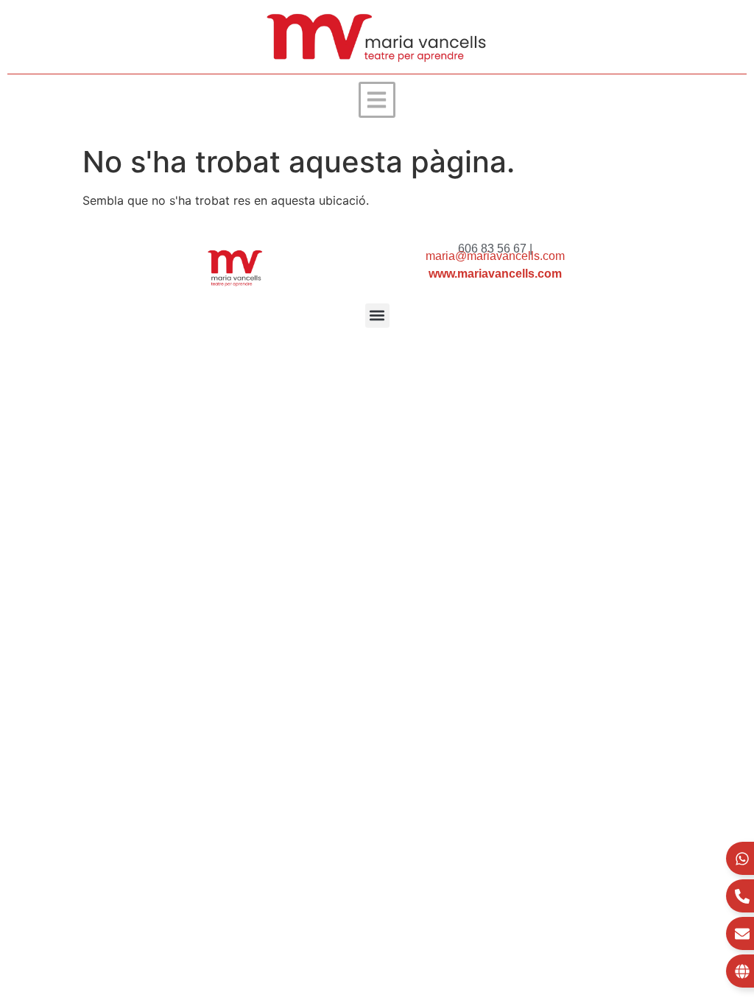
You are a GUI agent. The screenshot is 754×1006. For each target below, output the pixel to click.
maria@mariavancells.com (495, 256)
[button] (377, 100)
